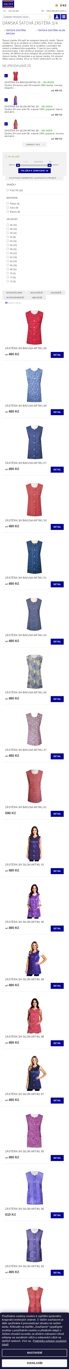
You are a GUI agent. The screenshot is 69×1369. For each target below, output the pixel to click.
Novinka (38, 162)
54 (13, 241)
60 (13, 253)
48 (13, 229)
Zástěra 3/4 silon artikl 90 (28, 106)
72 (12, 277)
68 (13, 269)
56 (13, 245)
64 (13, 261)
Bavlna (14, 212)
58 (13, 249)
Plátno (14, 204)
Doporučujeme (14, 293)
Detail (57, 355)
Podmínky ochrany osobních (49, 1341)
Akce (25, 162)
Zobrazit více (33, 145)
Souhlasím (34, 1363)
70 (12, 273)
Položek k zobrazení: (34, 171)
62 (13, 257)
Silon (13, 208)
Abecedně (37, 298)
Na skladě (13, 157)
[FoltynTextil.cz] (8, 4)
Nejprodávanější (15, 298)
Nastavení (34, 1352)
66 (13, 265)
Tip (50, 162)
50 (13, 233)
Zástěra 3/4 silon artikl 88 (28, 130)
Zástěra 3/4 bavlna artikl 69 (29, 82)
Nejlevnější (36, 293)
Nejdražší (56, 293)
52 (12, 237)
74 (12, 281)
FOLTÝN (16, 190)
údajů (5, 1344)
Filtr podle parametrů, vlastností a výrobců (33, 178)
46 (13, 225)
